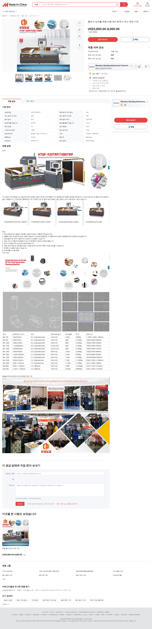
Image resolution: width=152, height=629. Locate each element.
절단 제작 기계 (66, 600)
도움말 (126, 11)
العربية (85, 614)
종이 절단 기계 (7, 575)
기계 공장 (34, 600)
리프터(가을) (117, 575)
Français (44, 614)
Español (28, 614)
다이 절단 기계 (118, 571)
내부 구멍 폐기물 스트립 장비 (49, 571)
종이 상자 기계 (81, 575)
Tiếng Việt (124, 614)
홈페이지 (5, 16)
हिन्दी (103, 614)
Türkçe (117, 614)
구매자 (114, 11)
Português (36, 614)
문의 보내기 (102, 39)
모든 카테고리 (10, 11)
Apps (136, 11)
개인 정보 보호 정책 (71, 612)
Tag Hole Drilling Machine (84, 571)
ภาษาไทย (109, 614)
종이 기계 (24, 16)
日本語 (97, 614)
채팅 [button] (136, 39)
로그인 (147, 6)
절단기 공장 (8, 600)
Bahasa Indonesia (134, 614)
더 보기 (5, 604)
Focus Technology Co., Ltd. (79, 619)
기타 (3, 579)
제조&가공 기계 (14, 16)
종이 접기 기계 (81, 600)
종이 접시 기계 (34, 16)
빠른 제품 (100, 612)
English (21, 614)
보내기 (20, 504)
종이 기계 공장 (22, 600)
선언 (52, 612)
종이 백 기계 (43, 575)
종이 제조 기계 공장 (49, 600)
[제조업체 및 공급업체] (14, 4)
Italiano (62, 614)
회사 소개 (45, 612)
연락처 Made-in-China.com (87, 612)
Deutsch (69, 614)
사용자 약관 (59, 612)
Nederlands (77, 614)
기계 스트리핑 (7, 571)
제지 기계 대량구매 (96, 600)
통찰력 (107, 612)
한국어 (91, 614)
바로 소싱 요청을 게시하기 (67, 504)
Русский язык (53, 614)
